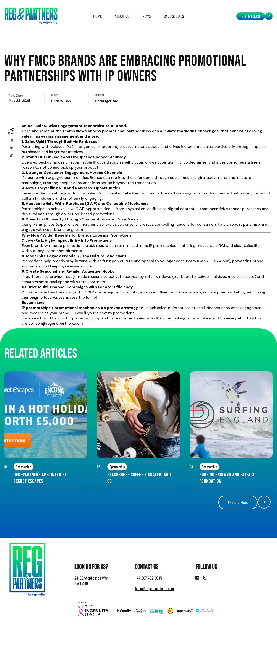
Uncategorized (106, 101)
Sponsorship (23, 466)
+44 (148, 578)
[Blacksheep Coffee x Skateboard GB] (174, 471)
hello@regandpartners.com (154, 588)
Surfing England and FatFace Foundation (227, 478)
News (146, 16)
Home (97, 16)
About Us (122, 16)
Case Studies (174, 16)
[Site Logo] (31, 15)
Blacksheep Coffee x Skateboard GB (139, 478)
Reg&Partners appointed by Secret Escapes (40, 478)
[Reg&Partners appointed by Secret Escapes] (81, 471)
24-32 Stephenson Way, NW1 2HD (91, 580)
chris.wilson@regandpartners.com (52, 323)
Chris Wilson (61, 101)
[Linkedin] (197, 577)
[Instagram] (205, 577)
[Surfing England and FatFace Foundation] (266, 471)
